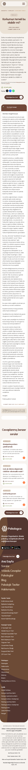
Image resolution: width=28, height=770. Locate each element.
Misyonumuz (5, 669)
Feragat (3, 713)
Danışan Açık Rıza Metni (8, 693)
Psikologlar (7, 575)
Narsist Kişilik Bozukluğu (8, 619)
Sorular (11, 10)
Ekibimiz (3, 675)
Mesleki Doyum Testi (7, 631)
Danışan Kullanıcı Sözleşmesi (10, 699)
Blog (3, 580)
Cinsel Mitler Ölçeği (7, 645)
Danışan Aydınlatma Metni (9, 696)
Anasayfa (4, 10)
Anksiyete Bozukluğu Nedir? (9, 613)
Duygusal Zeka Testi (7, 651)
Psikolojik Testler (10, 584)
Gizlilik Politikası (6, 690)
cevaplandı (7, 83)
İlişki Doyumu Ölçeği (7, 648)
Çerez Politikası (5, 710)
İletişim (3, 678)
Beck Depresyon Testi (7, 639)
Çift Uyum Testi (6, 654)
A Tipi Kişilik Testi (6, 628)
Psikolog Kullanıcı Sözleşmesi (10, 705)
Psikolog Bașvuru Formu (8, 681)
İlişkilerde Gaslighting (7, 604)
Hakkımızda (8, 589)
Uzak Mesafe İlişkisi (7, 607)
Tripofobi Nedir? (6, 616)
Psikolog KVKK (5, 708)
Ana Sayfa (7, 561)
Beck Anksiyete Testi (7, 637)
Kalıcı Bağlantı (20, 404)
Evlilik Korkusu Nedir (7, 601)
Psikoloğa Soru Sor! (12, 97)
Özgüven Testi (5, 642)
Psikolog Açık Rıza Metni (8, 702)
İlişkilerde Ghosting (7, 610)
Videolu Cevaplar (11, 570)
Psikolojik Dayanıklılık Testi (9, 634)
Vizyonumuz (5, 672)
